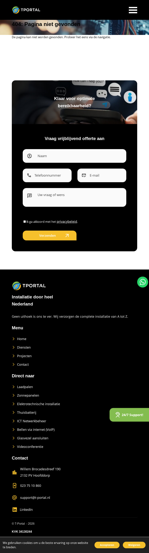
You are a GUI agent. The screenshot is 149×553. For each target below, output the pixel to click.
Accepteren (107, 545)
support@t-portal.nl (35, 497)
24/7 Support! (132, 414)
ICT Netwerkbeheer (31, 421)
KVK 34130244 (22, 531)
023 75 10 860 (30, 485)
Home (21, 339)
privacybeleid (67, 221)
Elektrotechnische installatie (38, 404)
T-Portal (20, 523)
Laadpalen (25, 387)
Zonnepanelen (28, 395)
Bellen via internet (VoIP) (36, 429)
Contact (23, 364)
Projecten (24, 356)
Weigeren (134, 545)
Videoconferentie (30, 446)
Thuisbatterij (26, 412)
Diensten (24, 347)
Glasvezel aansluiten (32, 438)
